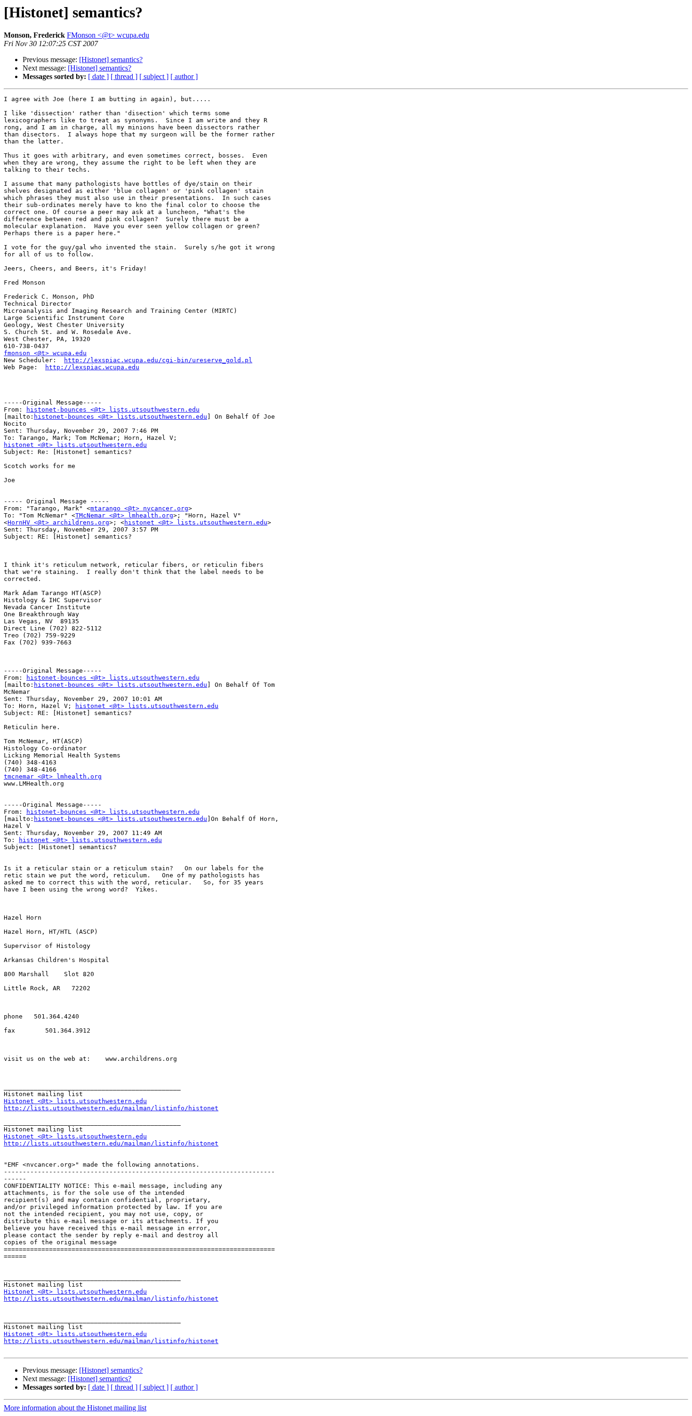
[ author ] (184, 76)
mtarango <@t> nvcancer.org (139, 508)
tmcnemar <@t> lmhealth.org (53, 776)
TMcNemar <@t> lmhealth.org (124, 515)
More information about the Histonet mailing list (75, 1408)
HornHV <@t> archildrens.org (58, 522)
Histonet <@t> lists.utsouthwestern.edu (75, 1101)
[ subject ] (154, 76)
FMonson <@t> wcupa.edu (108, 35)
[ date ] (98, 76)
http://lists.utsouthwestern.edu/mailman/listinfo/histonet (111, 1108)
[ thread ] (124, 76)
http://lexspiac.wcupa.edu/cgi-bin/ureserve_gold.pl (158, 360)
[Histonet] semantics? (111, 60)
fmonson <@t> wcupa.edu (45, 353)
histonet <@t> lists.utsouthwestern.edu (75, 444)
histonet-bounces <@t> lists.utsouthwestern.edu (113, 409)
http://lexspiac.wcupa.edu (92, 367)
